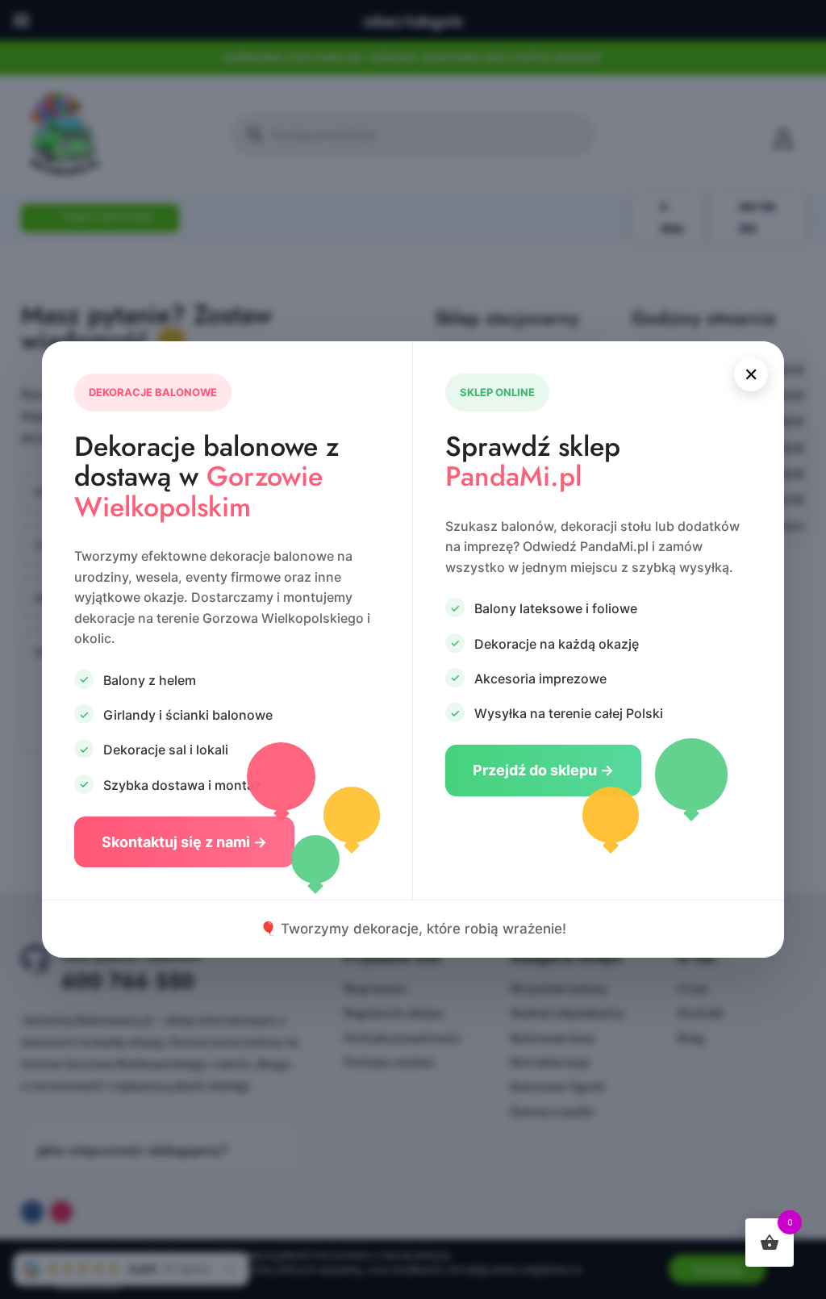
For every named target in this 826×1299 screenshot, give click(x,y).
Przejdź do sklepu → (543, 770)
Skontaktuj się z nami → (184, 841)
